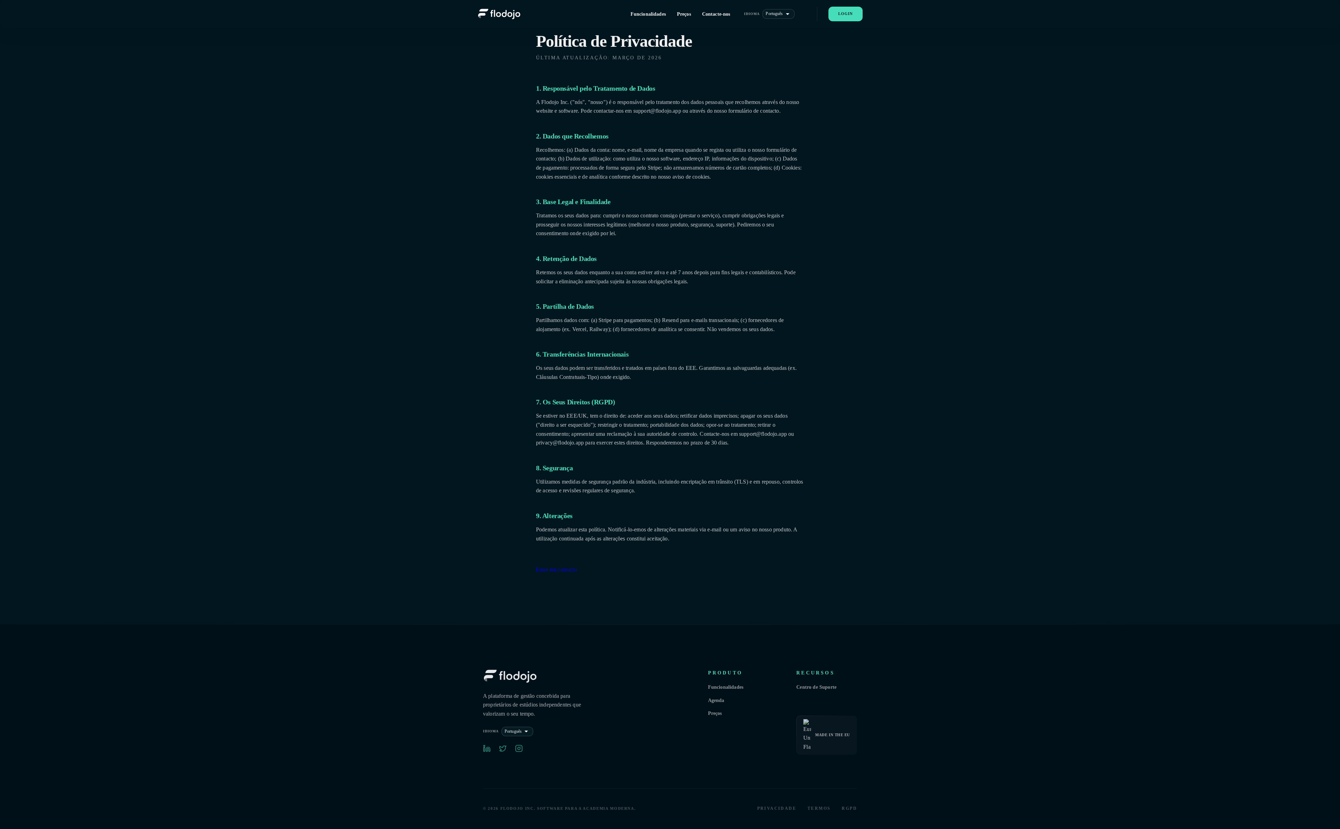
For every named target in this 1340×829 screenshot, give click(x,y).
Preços (715, 713)
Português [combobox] (774, 13)
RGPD (849, 808)
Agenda (716, 700)
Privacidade (776, 808)
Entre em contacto (556, 570)
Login (845, 14)
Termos (819, 808)
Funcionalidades (725, 687)
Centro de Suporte (816, 687)
